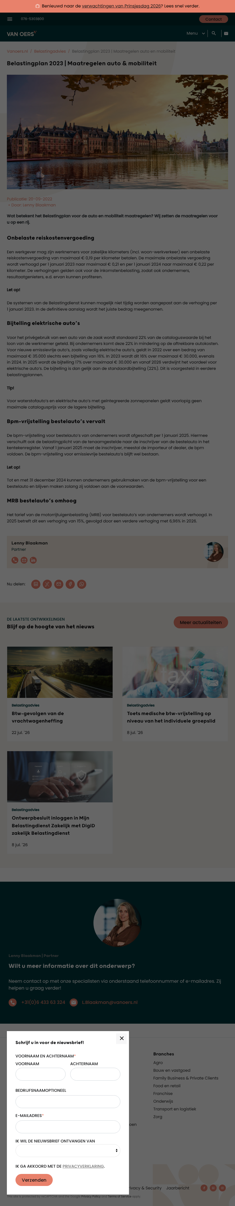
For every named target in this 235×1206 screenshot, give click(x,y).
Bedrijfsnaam (30, 1090)
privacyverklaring (83, 1166)
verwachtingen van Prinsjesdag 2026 (121, 6)
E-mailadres (29, 1115)
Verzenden (34, 1180)
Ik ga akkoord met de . (60, 1166)
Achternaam (84, 1064)
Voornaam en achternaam (45, 1056)
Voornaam (27, 1064)
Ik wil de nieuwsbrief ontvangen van (55, 1141)
